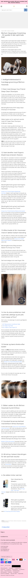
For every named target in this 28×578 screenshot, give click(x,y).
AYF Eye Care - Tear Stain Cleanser (13, 490)
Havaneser (24, 520)
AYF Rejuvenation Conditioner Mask (11, 324)
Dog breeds (20, 573)
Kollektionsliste (16, 570)
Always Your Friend (9, 520)
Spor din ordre (14, 573)
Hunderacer (15, 572)
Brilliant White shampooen (7, 441)
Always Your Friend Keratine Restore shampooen (13, 211)
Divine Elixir (8, 464)
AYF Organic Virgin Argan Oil (10, 327)
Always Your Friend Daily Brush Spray (13, 361)
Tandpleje (11, 568)
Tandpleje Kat (18, 568)
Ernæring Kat (15, 569)
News (2, 570)
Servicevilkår (7, 565)
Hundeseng (21, 569)
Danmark (5, 556)
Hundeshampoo (5, 521)
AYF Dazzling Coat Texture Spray (12, 511)
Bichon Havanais (17, 520)
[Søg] (25, 9)
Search (2, 565)
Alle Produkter (4, 572)
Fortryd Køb (16, 566)
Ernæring (8, 569)
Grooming (3, 569)
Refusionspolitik (4, 568)
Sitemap (10, 572)
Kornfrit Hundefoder (5, 573)
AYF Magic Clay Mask (8, 325)
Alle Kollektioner (7, 570)
